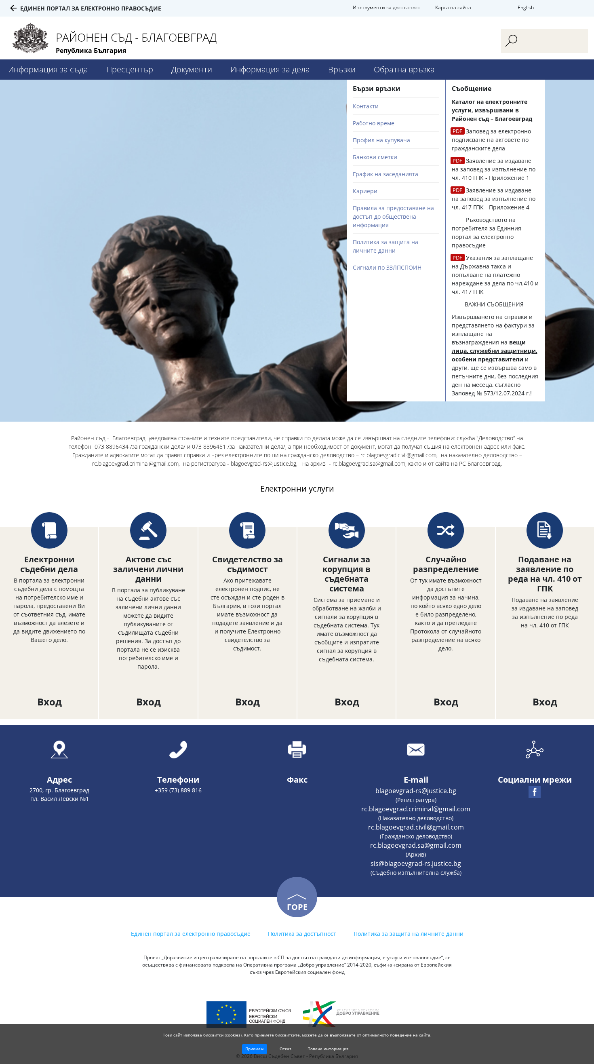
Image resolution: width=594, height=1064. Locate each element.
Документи (191, 69)
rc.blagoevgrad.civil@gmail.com (416, 827)
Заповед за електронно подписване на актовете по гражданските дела (491, 139)
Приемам (254, 1048)
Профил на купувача (381, 140)
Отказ (285, 1048)
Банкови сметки (375, 157)
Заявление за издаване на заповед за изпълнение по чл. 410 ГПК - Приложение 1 (493, 169)
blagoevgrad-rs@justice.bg (415, 790)
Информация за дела (270, 69)
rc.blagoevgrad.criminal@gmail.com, (136, 463)
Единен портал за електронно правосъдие (90, 8)
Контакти (366, 106)
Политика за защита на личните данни (408, 933)
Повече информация (328, 1048)
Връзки (342, 69)
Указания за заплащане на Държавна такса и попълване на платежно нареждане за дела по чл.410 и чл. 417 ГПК (495, 275)
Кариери (365, 191)
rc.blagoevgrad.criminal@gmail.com (415, 808)
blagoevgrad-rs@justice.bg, (265, 463)
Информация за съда (48, 69)
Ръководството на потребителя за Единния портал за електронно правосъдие (486, 232)
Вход (49, 701)
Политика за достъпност (302, 933)
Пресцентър (129, 69)
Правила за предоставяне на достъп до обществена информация (393, 216)
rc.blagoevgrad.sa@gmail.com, (370, 463)
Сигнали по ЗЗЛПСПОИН (387, 267)
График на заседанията (385, 174)
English (526, 7)
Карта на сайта (453, 7)
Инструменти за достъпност (386, 7)
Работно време (373, 123)
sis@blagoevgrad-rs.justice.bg (416, 863)
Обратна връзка (404, 69)
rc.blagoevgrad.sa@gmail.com (415, 845)
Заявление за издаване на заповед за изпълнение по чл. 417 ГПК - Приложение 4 (493, 198)
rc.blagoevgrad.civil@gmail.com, (399, 455)
